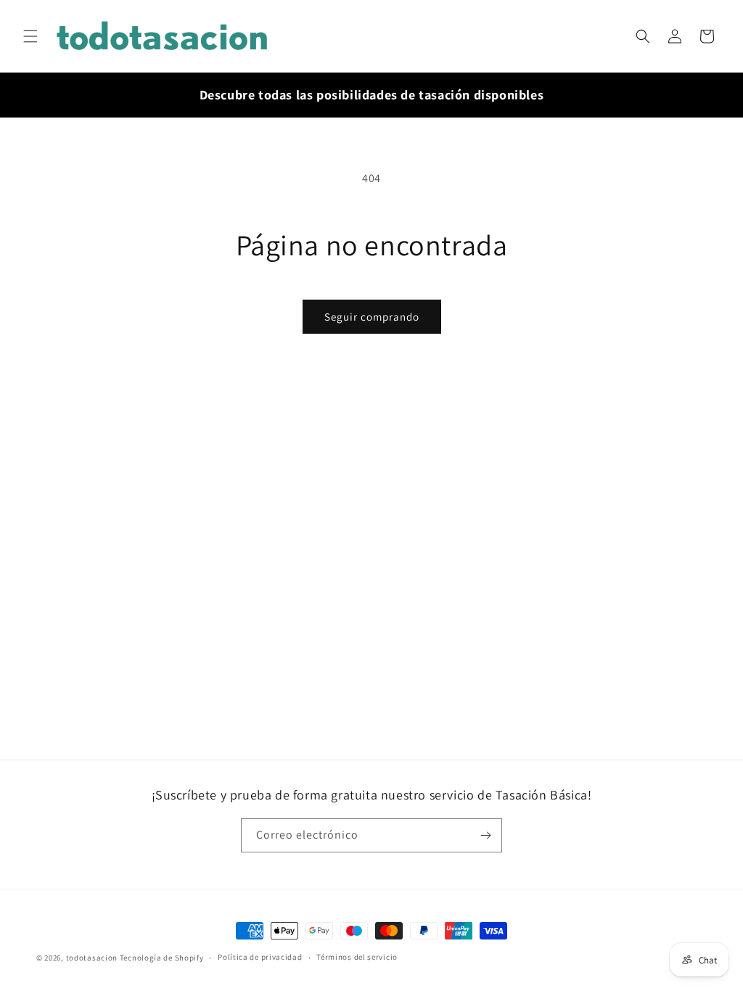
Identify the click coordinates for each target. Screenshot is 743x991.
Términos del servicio (357, 957)
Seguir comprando (371, 317)
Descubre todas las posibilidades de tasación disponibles (372, 94)
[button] (30, 36)
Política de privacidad (260, 957)
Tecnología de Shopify (162, 958)
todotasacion (92, 958)
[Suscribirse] (485, 835)
